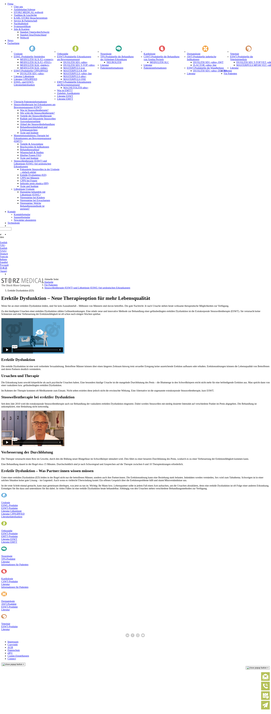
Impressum (13, 641)
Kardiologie (7, 578)
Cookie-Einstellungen (18, 655)
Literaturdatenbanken (11, 516)
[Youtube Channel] (143, 636)
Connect (12, 658)
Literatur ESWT (9, 539)
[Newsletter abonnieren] (265, 708)
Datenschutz (14, 650)
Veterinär (5, 623)
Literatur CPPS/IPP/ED (13, 513)
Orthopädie (6, 530)
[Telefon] (265, 689)
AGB (10, 647)
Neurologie (6, 556)
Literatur (5, 561)
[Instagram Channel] (138, 636)
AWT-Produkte (8, 604)
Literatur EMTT (9, 542)
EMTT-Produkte (9, 536)
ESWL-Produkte (9, 505)
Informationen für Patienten (14, 564)
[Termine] (265, 699)
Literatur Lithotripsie (11, 511)
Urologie (5, 502)
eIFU (10, 653)
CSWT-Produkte (9, 581)
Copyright (13, 644)
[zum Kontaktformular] (265, 680)
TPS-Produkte (8, 559)
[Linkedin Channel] (127, 636)
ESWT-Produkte (9, 508)
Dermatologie (8, 601)
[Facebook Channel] (133, 636)
